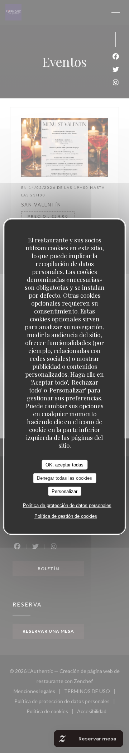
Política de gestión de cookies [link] (65, 516)
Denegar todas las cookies (64, 478)
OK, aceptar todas (64, 464)
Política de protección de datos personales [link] (67, 505)
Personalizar (64, 491)
